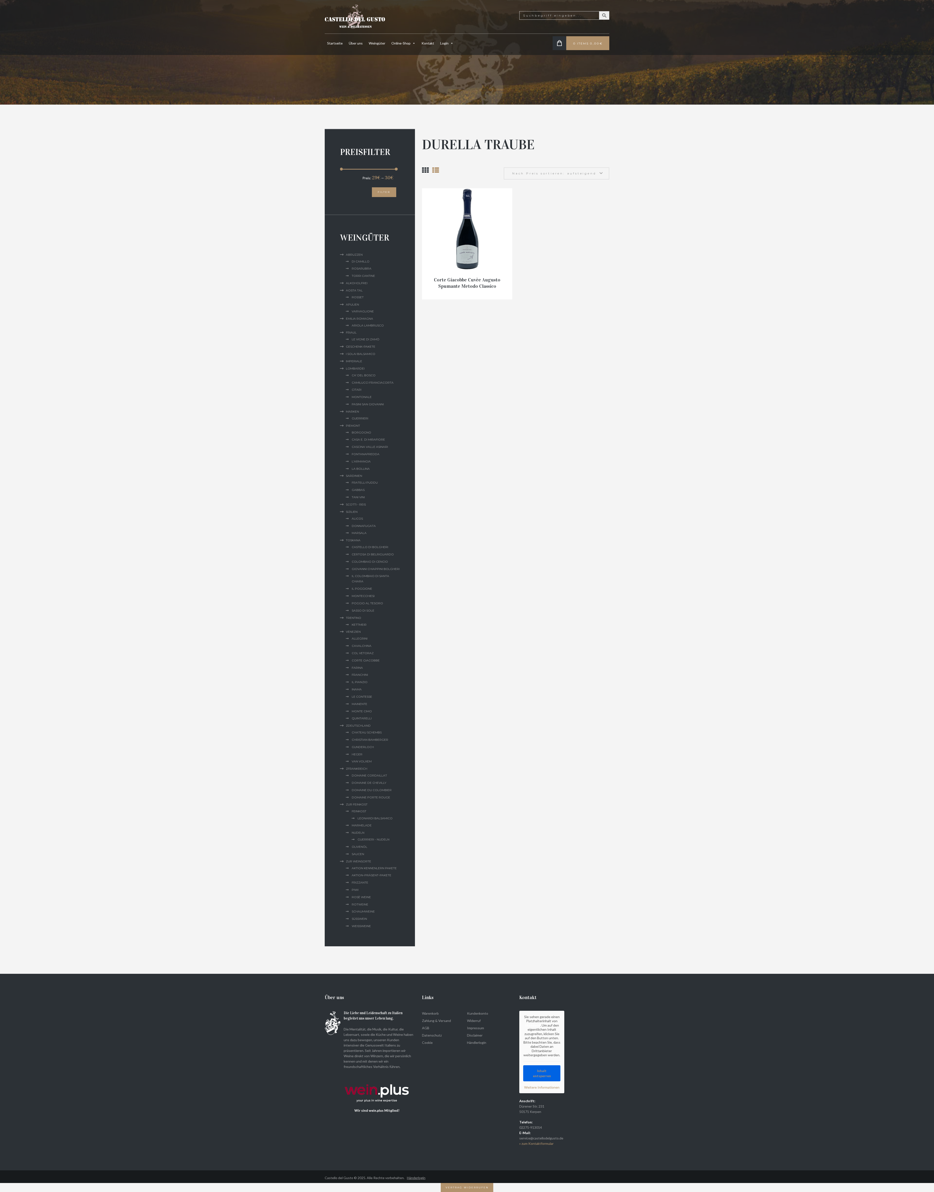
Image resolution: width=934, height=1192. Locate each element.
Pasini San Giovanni (368, 404)
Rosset (358, 297)
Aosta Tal (354, 290)
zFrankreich (356, 768)
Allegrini (360, 638)
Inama (357, 689)
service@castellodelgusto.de (541, 1138)
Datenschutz (432, 1035)
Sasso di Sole (363, 610)
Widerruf (474, 1021)
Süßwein (359, 919)
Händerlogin (416, 1178)
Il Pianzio (360, 682)
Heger (357, 754)
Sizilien (352, 512)
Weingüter (377, 43)
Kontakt (428, 43)
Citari (356, 389)
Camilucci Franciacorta (373, 382)
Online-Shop (401, 43)
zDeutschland (358, 725)
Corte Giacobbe (366, 660)
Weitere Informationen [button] (541, 1087)
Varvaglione (363, 311)
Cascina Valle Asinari (370, 447)
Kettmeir (359, 624)
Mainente (359, 704)
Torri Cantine (363, 276)
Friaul (351, 332)
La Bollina (361, 468)
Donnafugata (364, 526)
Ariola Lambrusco (368, 325)
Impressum (475, 1028)
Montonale (362, 397)
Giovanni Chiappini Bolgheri (376, 569)
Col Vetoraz (363, 653)
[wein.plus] (378, 1077)
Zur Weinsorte (358, 861)
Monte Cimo (362, 711)
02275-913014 (530, 1127)
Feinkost (359, 811)
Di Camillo (360, 261)
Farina (357, 667)
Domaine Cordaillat (369, 775)
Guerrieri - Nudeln (373, 839)
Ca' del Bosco (364, 375)
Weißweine (361, 926)
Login (444, 43)
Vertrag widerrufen (467, 1187)
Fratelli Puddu (365, 482)
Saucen (358, 854)
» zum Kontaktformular (536, 1143)
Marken (352, 411)
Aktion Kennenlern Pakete (374, 868)
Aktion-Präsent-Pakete (371, 875)
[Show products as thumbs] (425, 170)
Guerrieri (360, 418)
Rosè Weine (361, 897)
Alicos (357, 518)
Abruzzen (354, 254)
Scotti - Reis (356, 504)
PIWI (355, 890)
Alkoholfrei (357, 283)
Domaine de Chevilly (369, 783)
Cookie (427, 1042)
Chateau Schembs (367, 732)
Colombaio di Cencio (370, 561)
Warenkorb (430, 1013)
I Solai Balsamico (360, 354)
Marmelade (362, 825)
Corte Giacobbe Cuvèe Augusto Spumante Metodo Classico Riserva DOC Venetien (467, 286)
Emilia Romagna (359, 318)
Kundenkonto (477, 1013)
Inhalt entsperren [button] (542, 1073)
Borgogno (361, 432)
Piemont (353, 425)
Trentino (353, 618)
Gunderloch (363, 747)
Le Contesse (362, 696)
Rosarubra (361, 268)
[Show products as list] (435, 170)
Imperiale (354, 361)
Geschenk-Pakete (360, 346)
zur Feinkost (357, 804)
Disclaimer (475, 1035)
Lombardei (355, 368)
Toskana (353, 540)
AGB (425, 1028)
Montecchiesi (363, 596)
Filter (384, 192)
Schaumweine (363, 911)
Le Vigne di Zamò (365, 339)
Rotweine (360, 904)
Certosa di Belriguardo (373, 554)
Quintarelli (362, 718)
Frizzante (360, 882)
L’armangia (361, 461)
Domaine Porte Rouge (371, 797)
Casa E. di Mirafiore (368, 439)
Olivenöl (359, 847)
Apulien (352, 304)
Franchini (360, 675)
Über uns (356, 43)
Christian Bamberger (370, 739)
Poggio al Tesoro (367, 603)
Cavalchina (361, 646)
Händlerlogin (476, 1042)
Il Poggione (362, 588)
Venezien (353, 631)
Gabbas (358, 490)
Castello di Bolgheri (370, 547)
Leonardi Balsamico (375, 818)
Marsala (359, 533)
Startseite (335, 43)
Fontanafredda (365, 454)
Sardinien (354, 476)
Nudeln (358, 832)
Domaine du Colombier (372, 790)
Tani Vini (358, 497)
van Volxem (362, 761)
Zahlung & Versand (436, 1021)
